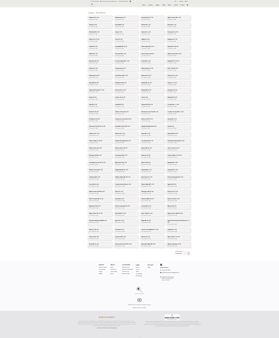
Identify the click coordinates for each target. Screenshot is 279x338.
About (169, 5)
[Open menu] (187, 5)
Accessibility (139, 273)
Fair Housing (139, 276)
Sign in (186, 1)
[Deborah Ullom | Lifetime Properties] (139, 290)
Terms (137, 269)
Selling (164, 5)
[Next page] (188, 253)
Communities (102, 269)
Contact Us (113, 269)
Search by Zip (125, 271)
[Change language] (176, 1)
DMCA (137, 271)
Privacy (137, 267)
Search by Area (126, 273)
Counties (150, 5)
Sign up (181, 1)
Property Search (103, 267)
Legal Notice (100, 327)
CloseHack (143, 307)
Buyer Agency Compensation (110, 327)
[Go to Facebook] (130, 1)
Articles (176, 5)
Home (111, 273)
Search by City (125, 267)
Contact (182, 5)
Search (144, 5)
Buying (157, 5)
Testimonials (113, 271)
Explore (101, 265)
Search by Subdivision (127, 269)
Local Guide (126, 265)
